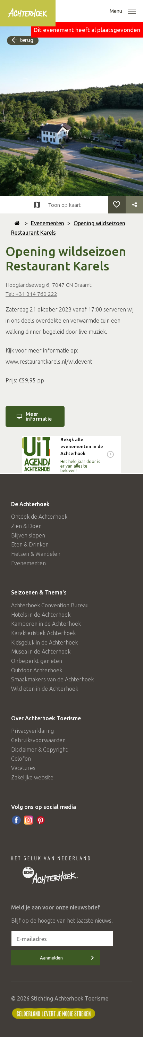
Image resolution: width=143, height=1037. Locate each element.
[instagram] (28, 820)
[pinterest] (40, 820)
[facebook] (16, 820)
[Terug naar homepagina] (17, 223)
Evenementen (47, 223)
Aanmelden (51, 957)
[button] (132, 12)
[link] (71, 454)
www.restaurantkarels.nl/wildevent (49, 361)
